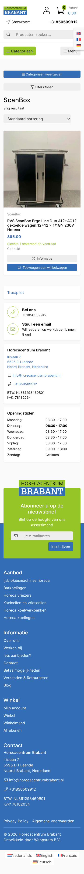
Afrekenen (12, 730)
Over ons (11, 640)
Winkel (9, 715)
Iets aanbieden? (17, 655)
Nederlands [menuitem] (22, 855)
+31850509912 (63, 22)
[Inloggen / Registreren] (46, 10)
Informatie (44, 258)
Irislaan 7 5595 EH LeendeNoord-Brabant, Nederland (27, 362)
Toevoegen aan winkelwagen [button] (45, 267)
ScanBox (14, 214)
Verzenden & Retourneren (26, 677)
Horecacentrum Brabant (40, 834)
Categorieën (21, 51)
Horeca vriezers (18, 595)
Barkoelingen (15, 587)
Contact (11, 662)
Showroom (20, 22)
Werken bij (13, 648)
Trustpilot (15, 292)
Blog (7, 685)
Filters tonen (43, 87)
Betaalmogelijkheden (22, 670)
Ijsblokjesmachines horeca (27, 580)
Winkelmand (14, 723)
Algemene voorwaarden (53, 821)
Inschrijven (60, 546)
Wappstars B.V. (47, 839)
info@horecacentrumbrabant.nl (36, 375)
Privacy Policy (16, 821)
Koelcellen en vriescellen (25, 602)
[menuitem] (78, 33)
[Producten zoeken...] (8, 34)
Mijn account (15, 708)
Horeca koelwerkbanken (25, 610)
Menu (72, 51)
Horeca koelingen (19, 617)
